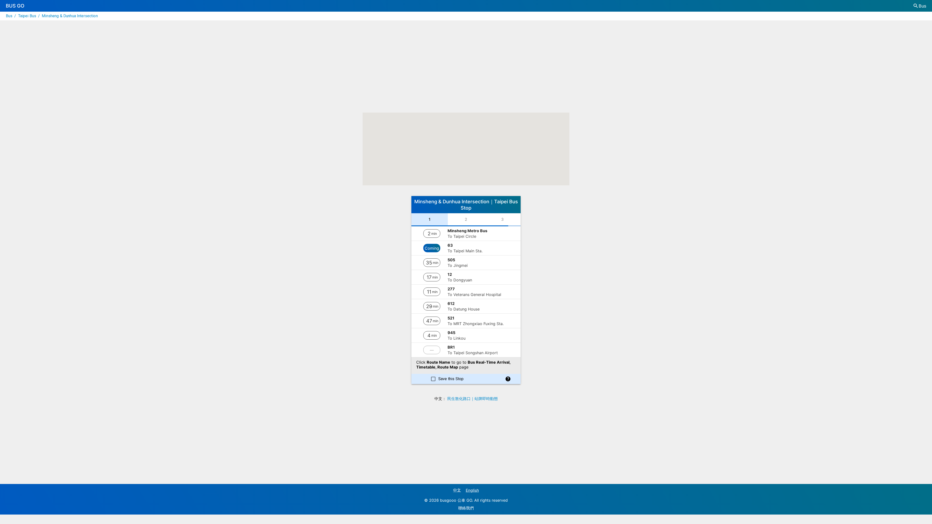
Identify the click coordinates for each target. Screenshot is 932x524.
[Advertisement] (466, 71)
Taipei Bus (27, 16)
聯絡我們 (466, 508)
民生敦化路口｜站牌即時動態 (472, 398)
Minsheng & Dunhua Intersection (70, 16)
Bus (9, 16)
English (472, 490)
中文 (457, 490)
